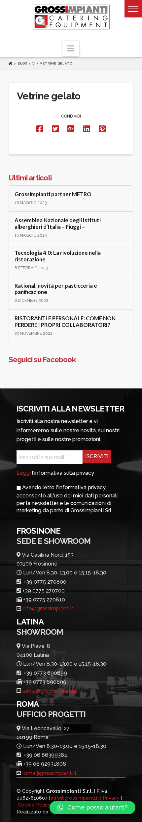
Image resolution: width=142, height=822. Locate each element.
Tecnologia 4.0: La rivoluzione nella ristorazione (58, 256)
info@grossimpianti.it (47, 608)
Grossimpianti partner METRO (53, 194)
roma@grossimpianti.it (49, 773)
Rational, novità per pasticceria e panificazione (56, 289)
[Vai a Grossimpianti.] (11, 63)
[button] (133, 8)
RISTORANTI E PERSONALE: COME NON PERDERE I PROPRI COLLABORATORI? (65, 321)
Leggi (24, 473)
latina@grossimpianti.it (49, 691)
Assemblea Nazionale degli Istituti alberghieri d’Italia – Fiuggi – (58, 223)
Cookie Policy (34, 805)
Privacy (111, 798)
